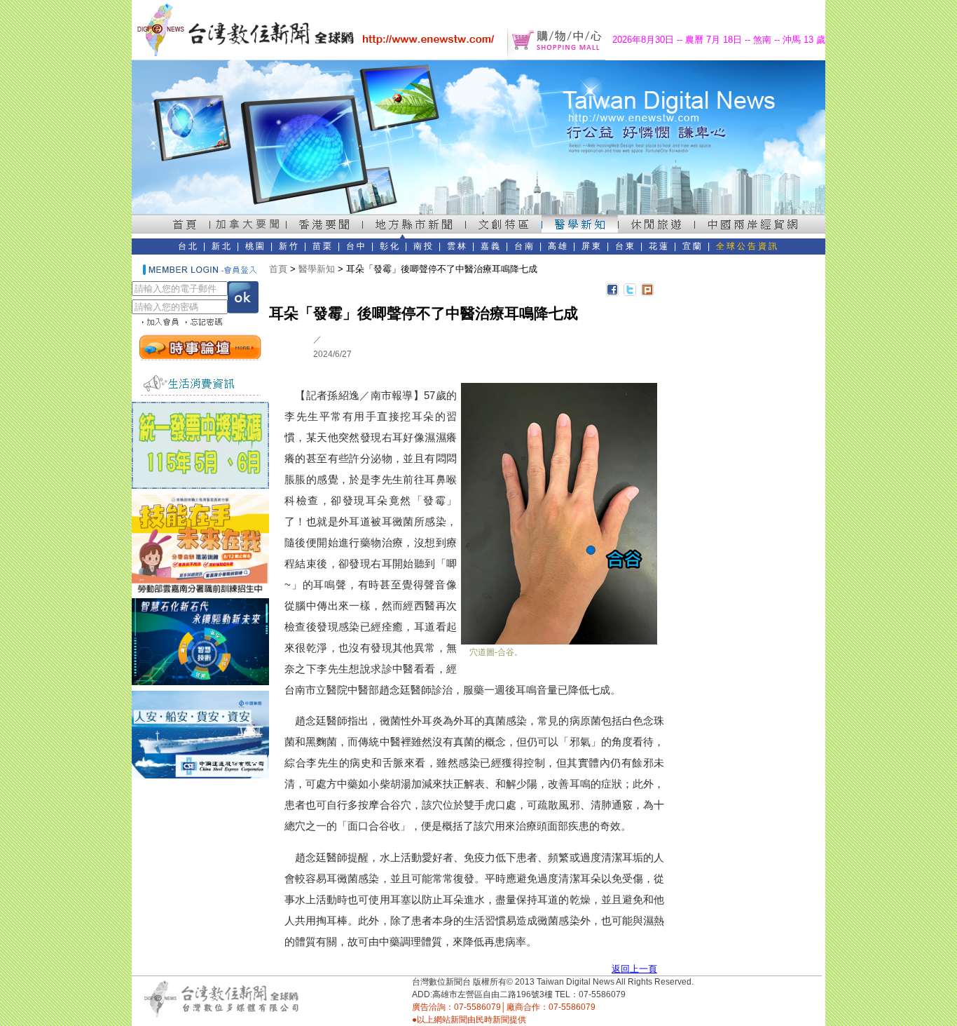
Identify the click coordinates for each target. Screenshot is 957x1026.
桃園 (255, 246)
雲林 (457, 246)
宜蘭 (692, 246)
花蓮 (659, 246)
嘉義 (491, 246)
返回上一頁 (634, 969)
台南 (524, 246)
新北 (222, 246)
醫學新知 (316, 269)
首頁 (278, 269)
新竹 (289, 246)
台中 (356, 246)
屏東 (592, 246)
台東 (625, 246)
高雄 (558, 246)
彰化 (390, 246)
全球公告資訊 (747, 246)
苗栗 (322, 246)
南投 (423, 246)
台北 (188, 246)
